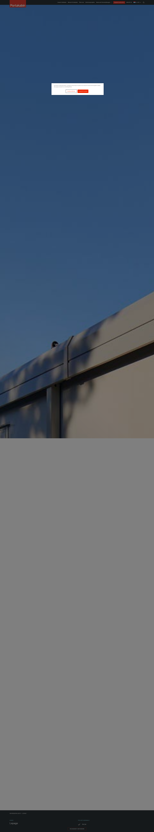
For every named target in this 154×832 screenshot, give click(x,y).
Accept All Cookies (83, 91)
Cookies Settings (71, 91)
